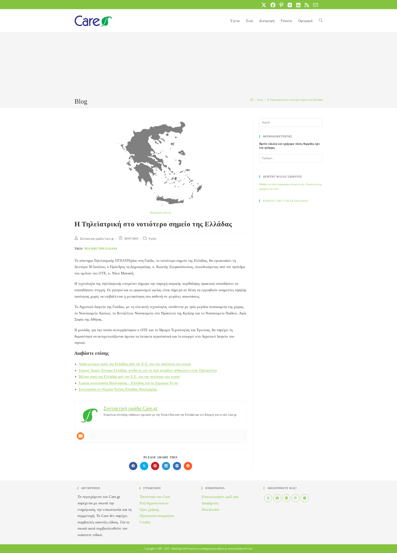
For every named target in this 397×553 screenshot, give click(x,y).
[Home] (251, 99)
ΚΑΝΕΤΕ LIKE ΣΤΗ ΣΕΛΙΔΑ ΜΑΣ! (286, 200)
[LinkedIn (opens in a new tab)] (298, 4)
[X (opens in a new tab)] (263, 4)
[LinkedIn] (286, 498)
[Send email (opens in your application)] (314, 4)
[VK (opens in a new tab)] (290, 4)
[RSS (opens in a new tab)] (307, 4)
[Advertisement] (198, 66)
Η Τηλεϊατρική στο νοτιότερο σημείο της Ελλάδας (295, 99)
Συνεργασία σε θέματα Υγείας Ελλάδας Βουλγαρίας (118, 389)
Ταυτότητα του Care (155, 497)
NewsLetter (210, 509)
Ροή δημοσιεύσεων (154, 503)
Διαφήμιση (210, 503)
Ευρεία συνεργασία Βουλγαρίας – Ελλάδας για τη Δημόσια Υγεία (128, 383)
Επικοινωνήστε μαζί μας (220, 497)
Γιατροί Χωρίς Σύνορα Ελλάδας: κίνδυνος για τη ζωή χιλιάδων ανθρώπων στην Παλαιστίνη (148, 370)
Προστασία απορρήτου (157, 516)
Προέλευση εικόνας (160, 212)
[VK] (305, 498)
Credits (145, 522)
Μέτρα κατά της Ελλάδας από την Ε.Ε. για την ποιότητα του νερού (129, 376)
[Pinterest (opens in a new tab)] (281, 4)
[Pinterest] (295, 498)
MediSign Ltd (178, 548)
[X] (268, 498)
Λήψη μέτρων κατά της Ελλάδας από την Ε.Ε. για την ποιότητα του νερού (135, 364)
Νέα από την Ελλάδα (100, 248)
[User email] (80, 436)
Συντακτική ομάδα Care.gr (97, 238)
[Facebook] (277, 498)
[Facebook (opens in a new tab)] (272, 4)
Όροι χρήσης (149, 509)
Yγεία (152, 238)
